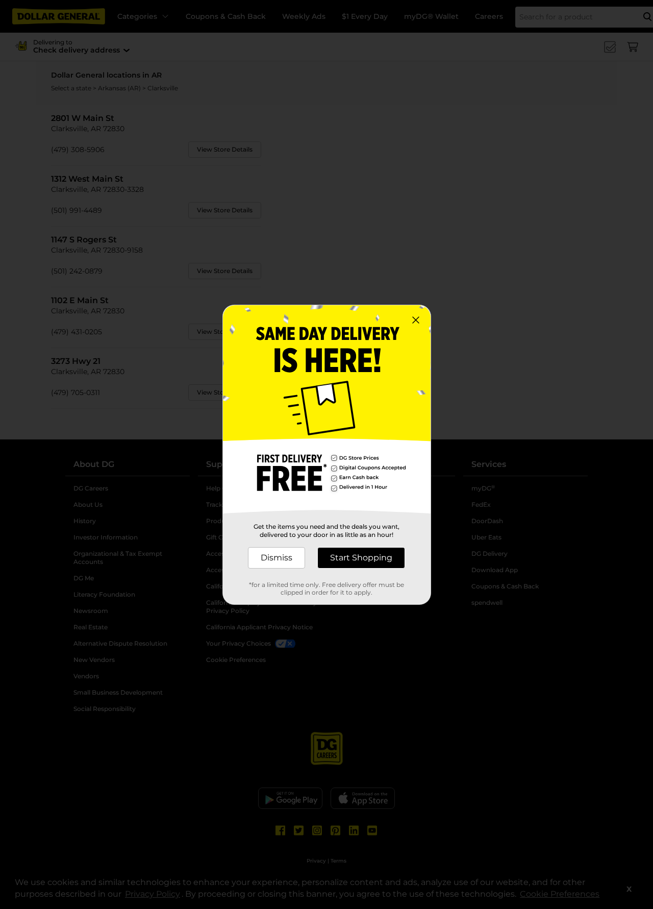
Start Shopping (361, 557)
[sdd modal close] (415, 320)
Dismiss (276, 557)
